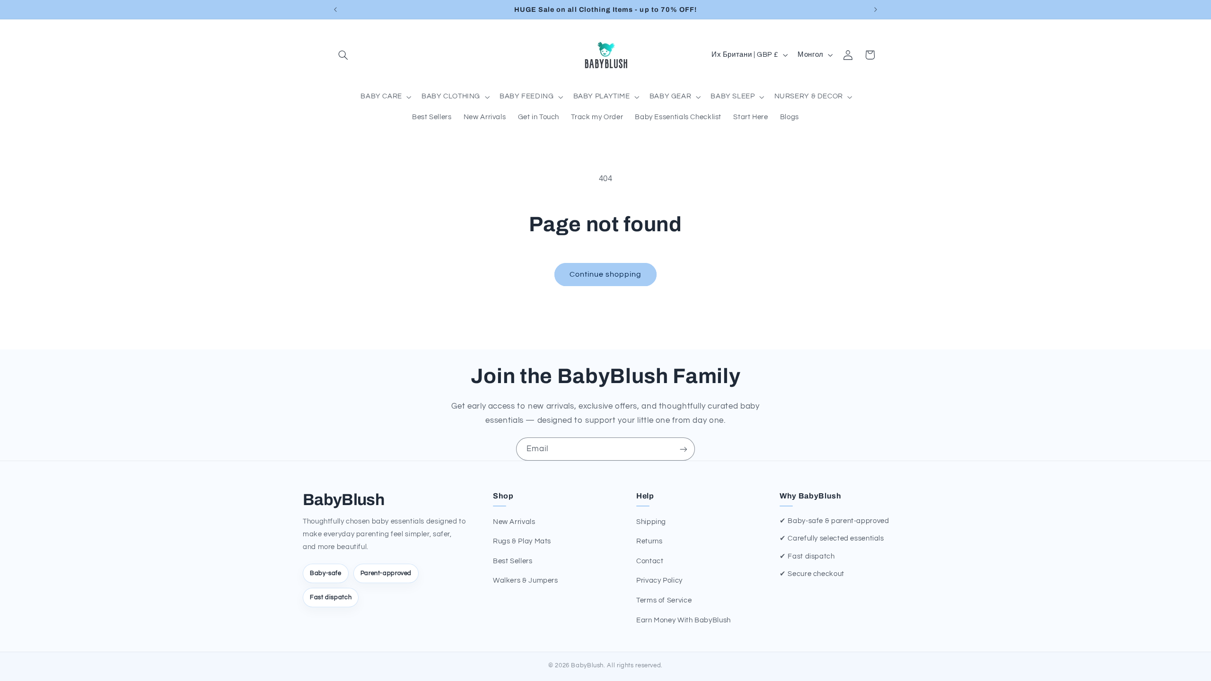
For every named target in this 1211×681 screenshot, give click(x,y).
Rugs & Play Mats (522, 541)
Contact (649, 561)
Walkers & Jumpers (525, 580)
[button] (343, 55)
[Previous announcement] (335, 9)
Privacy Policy (659, 580)
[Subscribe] (683, 449)
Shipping (651, 521)
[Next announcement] (875, 9)
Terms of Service (664, 600)
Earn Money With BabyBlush (683, 620)
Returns (649, 541)
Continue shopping (606, 274)
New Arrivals (514, 521)
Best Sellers (513, 561)
